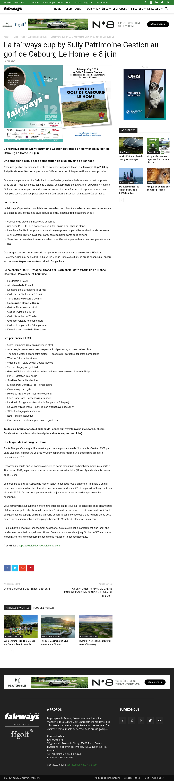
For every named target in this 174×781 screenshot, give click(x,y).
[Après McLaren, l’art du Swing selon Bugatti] (131, 145)
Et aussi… (153, 8)
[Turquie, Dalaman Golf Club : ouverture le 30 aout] (58, 626)
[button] (166, 9)
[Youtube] (167, 2)
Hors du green (126, 182)
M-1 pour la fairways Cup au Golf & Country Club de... (158, 159)
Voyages (151, 182)
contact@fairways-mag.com (81, 764)
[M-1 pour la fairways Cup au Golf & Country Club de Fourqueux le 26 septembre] (158, 145)
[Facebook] (145, 2)
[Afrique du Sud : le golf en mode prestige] (158, 176)
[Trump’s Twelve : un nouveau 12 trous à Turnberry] (95, 626)
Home (57, 8)
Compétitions (153, 152)
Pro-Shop (124, 152)
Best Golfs (120, 8)
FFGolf (146, 777)
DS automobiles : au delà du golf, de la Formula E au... (129, 189)
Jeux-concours (64, 2)
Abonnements (103, 2)
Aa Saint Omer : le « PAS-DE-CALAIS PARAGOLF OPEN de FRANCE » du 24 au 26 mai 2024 (88, 592)
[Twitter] (162, 2)
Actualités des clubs (37, 36)
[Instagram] (150, 2)
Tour (88, 8)
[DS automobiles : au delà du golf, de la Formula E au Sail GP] (131, 176)
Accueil (7, 36)
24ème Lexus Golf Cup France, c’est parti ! (27, 588)
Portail (78, 2)
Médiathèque (49, 2)
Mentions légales (132, 777)
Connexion (35, 2)
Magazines (88, 2)
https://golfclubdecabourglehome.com (39, 545)
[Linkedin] (156, 2)
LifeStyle (137, 8)
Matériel (102, 8)
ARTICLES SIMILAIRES (17, 607)
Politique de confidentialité (107, 777)
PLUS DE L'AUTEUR (43, 607)
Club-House (73, 8)
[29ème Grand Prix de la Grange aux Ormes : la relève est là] (21, 626)
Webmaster (157, 777)
